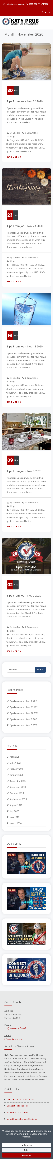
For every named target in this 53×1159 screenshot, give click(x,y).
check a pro (12, 143)
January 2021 (16, 775)
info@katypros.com (15, 4)
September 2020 (18, 799)
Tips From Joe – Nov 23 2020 (25, 226)
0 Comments (31, 132)
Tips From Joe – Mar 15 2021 (23, 719)
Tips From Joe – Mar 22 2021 (24, 713)
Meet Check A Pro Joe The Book (22, 1119)
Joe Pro (16, 132)
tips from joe (12, 151)
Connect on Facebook (17, 1105)
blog (12, 136)
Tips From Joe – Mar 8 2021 (23, 725)
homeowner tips (14, 147)
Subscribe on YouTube (17, 1112)
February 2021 (16, 768)
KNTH (36, 147)
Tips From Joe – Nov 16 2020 (25, 346)
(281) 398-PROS (14, 1028)
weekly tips (25, 151)
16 (10, 335)
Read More (13, 156)
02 (10, 584)
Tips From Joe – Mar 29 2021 (24, 707)
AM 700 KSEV (37, 140)
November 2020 (18, 787)
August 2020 (16, 805)
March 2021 (15, 762)
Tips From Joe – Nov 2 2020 (24, 595)
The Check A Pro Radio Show (20, 1099)
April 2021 (14, 756)
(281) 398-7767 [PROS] (39, 4)
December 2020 (18, 781)
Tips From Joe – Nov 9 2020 (24, 471)
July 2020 (14, 811)
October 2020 (17, 793)
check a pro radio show (31, 143)
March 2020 (16, 823)
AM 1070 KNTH (23, 140)
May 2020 (14, 817)
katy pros (28, 147)
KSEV (42, 147)
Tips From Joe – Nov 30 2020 (25, 101)
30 (10, 90)
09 (10, 460)
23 (10, 215)
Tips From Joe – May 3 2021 (23, 701)
